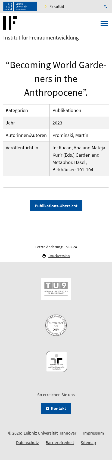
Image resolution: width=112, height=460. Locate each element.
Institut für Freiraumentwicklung (41, 37)
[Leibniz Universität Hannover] (20, 6)
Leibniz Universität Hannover (50, 433)
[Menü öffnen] (104, 25)
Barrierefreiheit (60, 442)
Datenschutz (27, 442)
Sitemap (88, 442)
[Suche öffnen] (106, 6)
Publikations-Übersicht (56, 205)
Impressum (93, 433)
